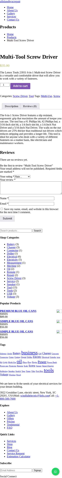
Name (4, 198)
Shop (10, 444)
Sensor (39, 366)
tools (49, 370)
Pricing (11, 421)
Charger (11, 247)
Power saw (4, 366)
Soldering (4, 371)
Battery (11, 244)
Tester (28, 371)
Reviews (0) (30, 106)
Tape (23, 371)
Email (4, 203)
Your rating (7, 176)
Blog (9, 447)
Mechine (11, 265)
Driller (10, 253)
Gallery (11, 415)
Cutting (17, 357)
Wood (18, 375)
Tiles (33, 371)
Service (11, 281)
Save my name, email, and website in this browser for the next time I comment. (29, 211)
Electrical (12, 256)
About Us (12, 412)
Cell (40, 354)
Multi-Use (46, 96)
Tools (10, 290)
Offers (10, 418)
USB (9, 293)
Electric (37, 356)
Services (11, 441)
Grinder (53, 357)
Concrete (55, 354)
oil (19, 361)
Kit (1, 362)
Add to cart (20, 86)
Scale (26, 366)
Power (42, 362)
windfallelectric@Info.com (34, 395)
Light (5, 362)
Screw (56, 96)
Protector (12, 366)
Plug (29, 362)
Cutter (11, 357)
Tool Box (39, 371)
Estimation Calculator (18, 456)
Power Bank (52, 362)
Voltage (11, 296)
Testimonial (13, 424)
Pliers (25, 362)
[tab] (11, 106)
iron (58, 357)
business (29, 352)
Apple (9, 354)
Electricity (12, 259)
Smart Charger (48, 366)
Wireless (12, 375)
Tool (31, 96)
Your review (8, 179)
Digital (23, 357)
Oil (8, 268)
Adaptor (3, 354)
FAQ (9, 427)
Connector (12, 250)
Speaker (11, 284)
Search (37, 230)
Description (11, 106)
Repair (10, 275)
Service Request (15, 453)
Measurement (14, 262)
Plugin (34, 362)
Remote (11, 272)
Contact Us (13, 450)
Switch (18, 371)
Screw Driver (20, 96)
